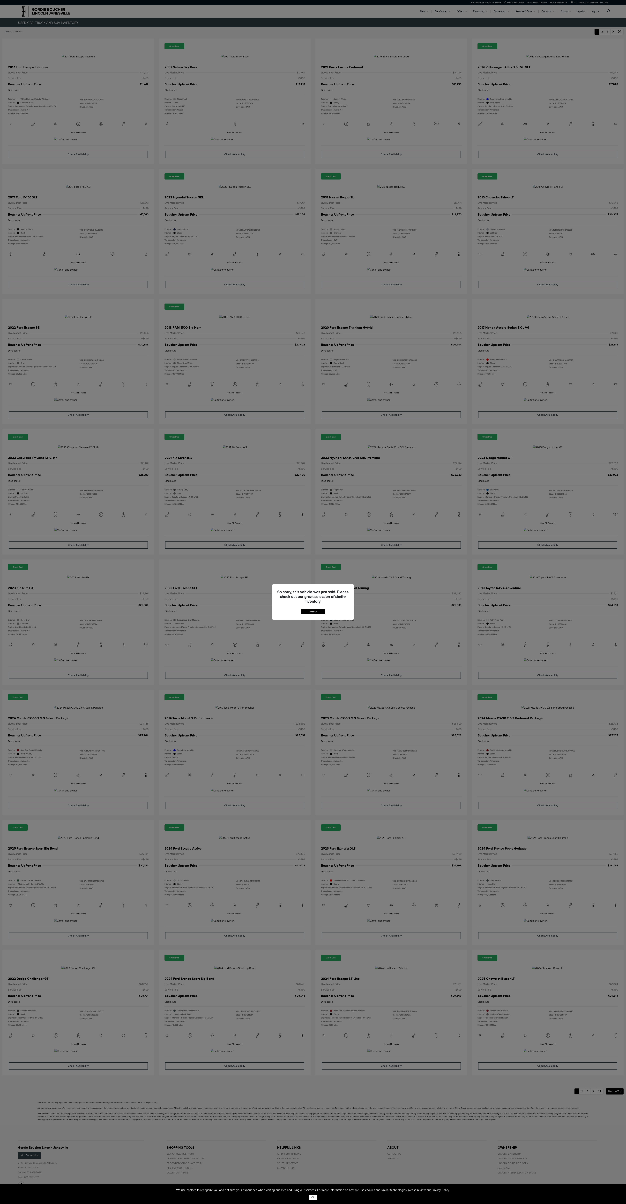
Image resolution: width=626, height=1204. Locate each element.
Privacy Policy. (441, 1190)
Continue (313, 611)
